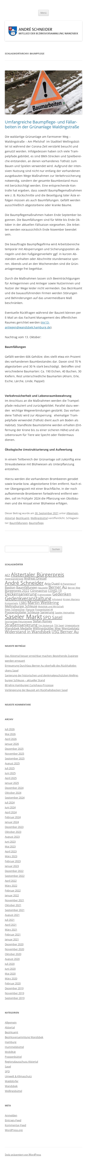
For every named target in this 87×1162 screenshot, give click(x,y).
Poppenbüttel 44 (44, 609)
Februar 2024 (13, 817)
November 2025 (14, 753)
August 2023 (12, 836)
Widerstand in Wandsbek (28, 631)
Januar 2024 (12, 822)
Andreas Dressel (35, 578)
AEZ (7, 575)
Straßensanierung (21, 624)
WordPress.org (14, 1130)
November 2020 (14, 949)
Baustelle (43, 587)
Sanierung (47, 612)
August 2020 (12, 959)
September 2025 (14, 758)
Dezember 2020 (14, 944)
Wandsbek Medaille (18, 628)
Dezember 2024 (14, 788)
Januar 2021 (12, 939)
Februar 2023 (13, 861)
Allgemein (72, 513)
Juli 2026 (10, 729)
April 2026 (11, 739)
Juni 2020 (10, 969)
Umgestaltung (72, 625)
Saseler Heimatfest (64, 612)
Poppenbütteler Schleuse (22, 612)
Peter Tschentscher (15, 609)
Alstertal (10, 518)
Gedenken (61, 593)
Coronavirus (38, 590)
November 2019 (14, 993)
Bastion (10, 587)
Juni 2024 (10, 807)
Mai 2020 (10, 973)
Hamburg (10, 1042)
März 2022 (11, 885)
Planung (30, 609)
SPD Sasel (52, 617)
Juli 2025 (10, 768)
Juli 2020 (10, 964)
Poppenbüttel (13, 1057)
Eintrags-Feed (13, 1120)
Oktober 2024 (13, 792)
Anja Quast (52, 583)
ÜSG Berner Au (65, 631)
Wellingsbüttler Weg (47, 628)
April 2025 (11, 778)
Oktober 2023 (13, 832)
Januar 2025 (12, 783)
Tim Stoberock (45, 625)
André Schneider (24, 582)
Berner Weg (74, 587)
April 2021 (11, 925)
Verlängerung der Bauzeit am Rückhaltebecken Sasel (36, 690)
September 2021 (14, 910)
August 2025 (12, 763)
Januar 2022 (12, 895)
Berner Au (58, 587)
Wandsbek (11, 1086)
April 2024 (11, 812)
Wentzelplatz (70, 628)
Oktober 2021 (13, 905)
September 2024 (14, 797)
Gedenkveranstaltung (28, 598)
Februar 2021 (13, 934)
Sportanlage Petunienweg (18, 621)
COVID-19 (55, 590)
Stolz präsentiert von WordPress (23, 1154)
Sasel (8, 1066)
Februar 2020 (13, 983)
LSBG (23, 603)
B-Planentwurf (68, 583)
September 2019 (14, 998)
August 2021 (12, 915)
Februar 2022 (13, 890)
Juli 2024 (10, 802)
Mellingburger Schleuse (21, 606)
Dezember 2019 (14, 988)
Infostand (57, 599)
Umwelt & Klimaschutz (18, 1076)
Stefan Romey (42, 621)
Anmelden (11, 1115)
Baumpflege (36, 523)
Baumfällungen (19, 523)
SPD (7, 1071)
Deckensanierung (21, 593)
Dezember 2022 (14, 871)
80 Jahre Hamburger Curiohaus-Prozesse (29, 685)
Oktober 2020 (13, 954)
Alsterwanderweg (14, 578)
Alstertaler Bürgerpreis (37, 574)
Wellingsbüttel (39, 518)
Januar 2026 (12, 744)
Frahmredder (44, 594)
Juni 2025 (10, 773)
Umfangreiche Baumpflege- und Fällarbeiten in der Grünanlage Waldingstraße (42, 124)
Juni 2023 (10, 841)
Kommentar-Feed (15, 1125)
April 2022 (11, 881)
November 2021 (14, 900)
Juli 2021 (10, 920)
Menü (43, 12)
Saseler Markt (23, 617)
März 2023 (11, 856)
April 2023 (11, 851)
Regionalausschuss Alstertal (21, 1061)
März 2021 (11, 929)
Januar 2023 (12, 866)
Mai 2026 (10, 734)
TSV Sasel (59, 625)
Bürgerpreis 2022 (17, 590)
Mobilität (10, 1052)
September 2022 (14, 876)
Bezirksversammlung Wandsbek (24, 1037)
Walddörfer (11, 1081)
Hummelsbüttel (14, 1047)
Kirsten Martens (71, 599)
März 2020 (11, 978)
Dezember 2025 (14, 748)
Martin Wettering (43, 602)
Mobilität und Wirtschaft (51, 606)
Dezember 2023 (14, 827)
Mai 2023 (10, 846)
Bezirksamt (22, 518)
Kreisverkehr (11, 603)
